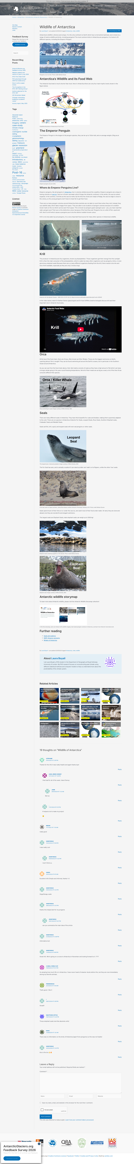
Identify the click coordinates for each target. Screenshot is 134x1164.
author (25, 120)
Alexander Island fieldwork (17, 115)
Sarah (48, 872)
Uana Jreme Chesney (55, 774)
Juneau (14, 162)
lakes (20, 162)
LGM (13, 164)
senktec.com (108, 1156)
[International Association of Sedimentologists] (112, 1143)
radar (13, 176)
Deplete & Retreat (110, 6)
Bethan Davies (16, 207)
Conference (15, 129)
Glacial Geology (98, 6)
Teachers (53, 12)
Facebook (70, 1156)
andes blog (20, 118)
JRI (24, 159)
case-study (17, 125)
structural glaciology (17, 185)
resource (20, 175)
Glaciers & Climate (70, 6)
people (21, 168)
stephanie (49, 758)
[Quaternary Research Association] (67, 1143)
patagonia (15, 168)
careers (23, 123)
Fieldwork (21, 143)
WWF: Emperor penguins (52, 638)
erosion (14, 143)
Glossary (14, 28)
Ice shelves (16, 157)
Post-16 (17, 172)
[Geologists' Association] (82, 1143)
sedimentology (16, 183)
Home (52, 6)
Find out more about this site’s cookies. (73, 1)
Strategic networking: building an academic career (18, 99)
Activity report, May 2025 (19, 103)
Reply (120, 769)
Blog (65, 12)
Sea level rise (21, 181)
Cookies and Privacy (87, 1156)
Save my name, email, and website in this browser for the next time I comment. (67, 1103)
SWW (21, 187)
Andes (14, 118)
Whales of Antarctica (50, 640)
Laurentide (25, 162)
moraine (19, 166)
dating (14, 141)
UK (22, 189)
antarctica (15, 120)
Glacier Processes (84, 6)
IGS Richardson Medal (18, 95)
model (14, 166)
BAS (105, 247)
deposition (21, 140)
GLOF (13, 148)
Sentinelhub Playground (57, 245)
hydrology (15, 155)
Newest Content (17, 26)
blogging (15, 123)
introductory (17, 159)
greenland (20, 148)
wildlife (14, 193)
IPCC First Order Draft (18, 76)
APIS (21, 120)
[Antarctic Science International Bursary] (97, 1143)
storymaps (24, 183)
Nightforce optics (52, 1015)
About (60, 12)
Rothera (14, 178)
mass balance (20, 164)
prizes (24, 173)
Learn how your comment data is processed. (79, 1120)
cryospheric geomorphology (18, 137)
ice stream (24, 157)
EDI (26, 140)
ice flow (21, 155)
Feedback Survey (20, 44)
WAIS (14, 191)
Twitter (77, 1156)
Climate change (17, 128)
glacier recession (19, 145)
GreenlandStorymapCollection (20, 150)
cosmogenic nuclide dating (19, 133)
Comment (43, 1071)
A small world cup (52, 966)
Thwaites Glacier (16, 189)
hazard (14, 153)
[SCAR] (52, 1143)
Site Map (15, 25)
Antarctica (59, 6)
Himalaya (20, 153)
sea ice (14, 181)
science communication (18, 179)
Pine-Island (15, 169)
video (25, 189)
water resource (22, 191)
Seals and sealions (50, 636)
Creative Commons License (57, 1156)
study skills (16, 187)
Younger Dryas (21, 193)
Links (13, 30)
